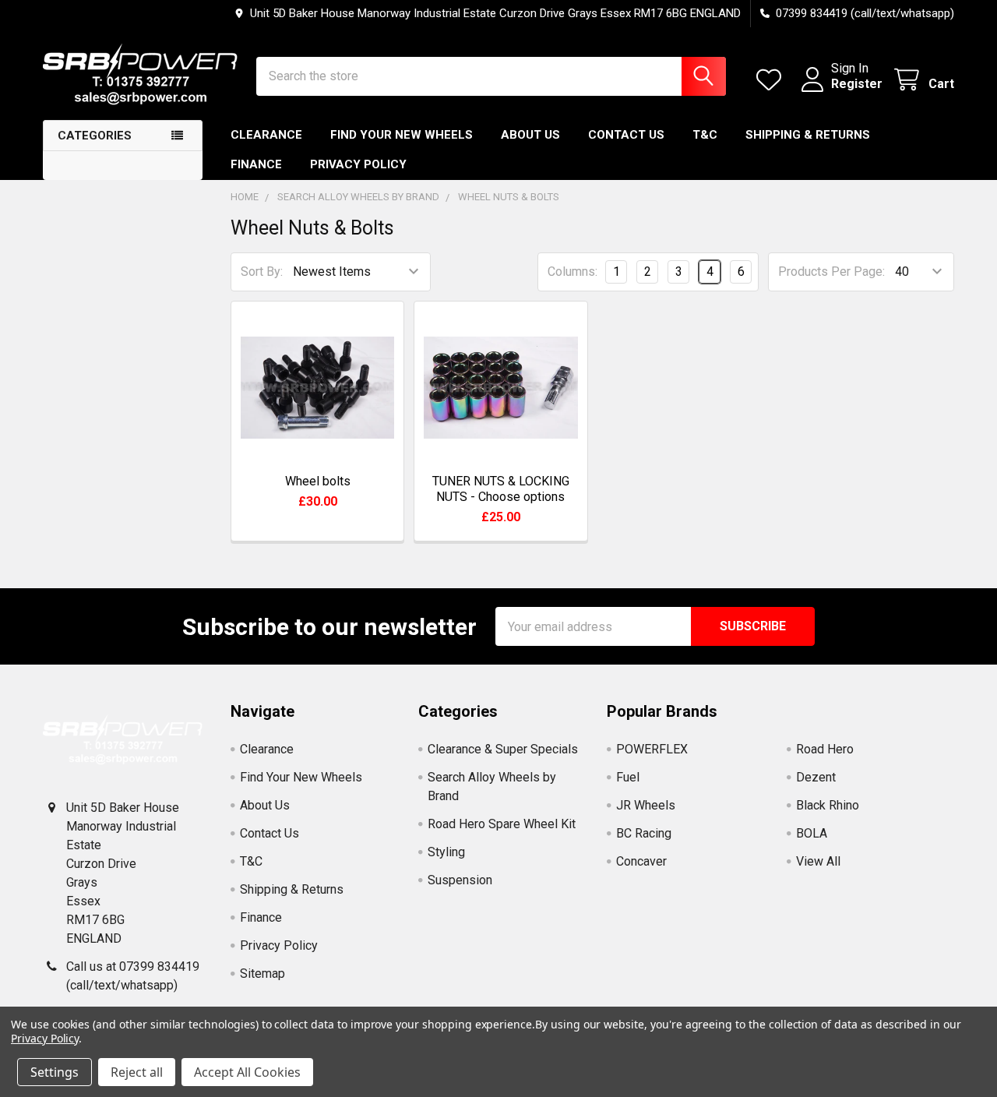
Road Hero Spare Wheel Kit (502, 824)
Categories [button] (95, 136)
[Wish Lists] (772, 80)
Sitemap (262, 973)
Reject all (137, 1072)
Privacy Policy (358, 164)
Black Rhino (827, 805)
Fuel (627, 777)
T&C (704, 135)
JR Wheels (645, 805)
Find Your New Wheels (401, 135)
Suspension (460, 880)
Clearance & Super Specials (503, 749)
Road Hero (825, 749)
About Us (530, 135)
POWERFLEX (652, 749)
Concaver (641, 861)
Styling (446, 852)
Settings (54, 1072)
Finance (256, 164)
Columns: (572, 271)
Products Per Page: (831, 271)
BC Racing (643, 833)
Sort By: (262, 271)
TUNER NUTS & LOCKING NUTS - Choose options (500, 489)
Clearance (266, 135)
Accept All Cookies (247, 1072)
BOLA (811, 833)
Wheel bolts (318, 481)
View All (818, 861)
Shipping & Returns (807, 135)
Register (857, 83)
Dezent (816, 777)
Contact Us (626, 135)
